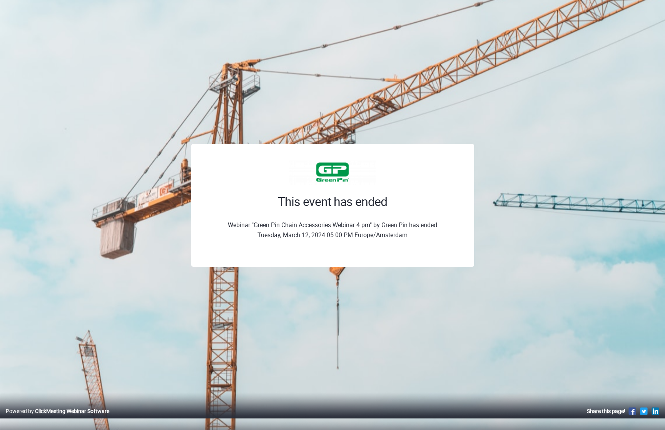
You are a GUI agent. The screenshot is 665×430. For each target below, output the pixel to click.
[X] (644, 411)
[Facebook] (632, 411)
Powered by (57, 411)
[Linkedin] (655, 411)
